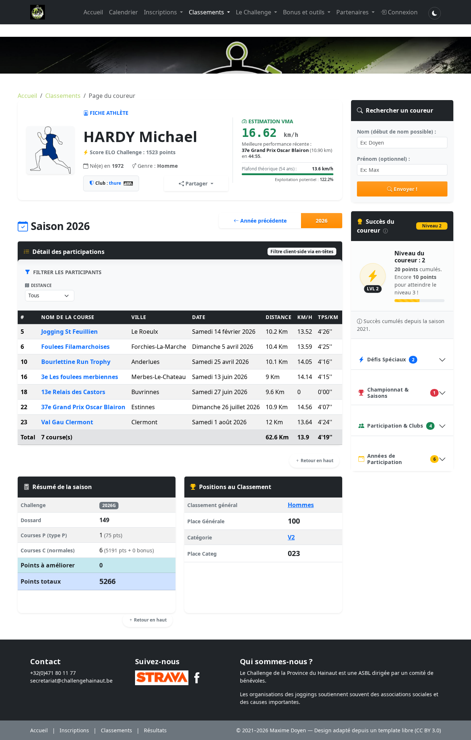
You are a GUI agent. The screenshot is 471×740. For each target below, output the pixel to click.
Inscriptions (161, 12)
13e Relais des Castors (73, 392)
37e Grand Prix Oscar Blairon (83, 407)
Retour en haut (316, 460)
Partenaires (353, 12)
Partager (196, 183)
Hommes (301, 505)
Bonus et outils (304, 12)
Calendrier (123, 12)
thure (115, 183)
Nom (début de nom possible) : (396, 131)
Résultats (155, 730)
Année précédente (263, 220)
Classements (207, 12)
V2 (291, 537)
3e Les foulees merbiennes (79, 377)
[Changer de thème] (434, 13)
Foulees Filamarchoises (75, 347)
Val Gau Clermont (67, 422)
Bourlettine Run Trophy (75, 362)
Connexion (403, 12)
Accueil (93, 12)
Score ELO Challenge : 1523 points (133, 152)
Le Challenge (254, 12)
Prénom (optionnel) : (383, 158)
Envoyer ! (405, 188)
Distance (41, 285)
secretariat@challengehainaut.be (71, 680)
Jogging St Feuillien (69, 331)
